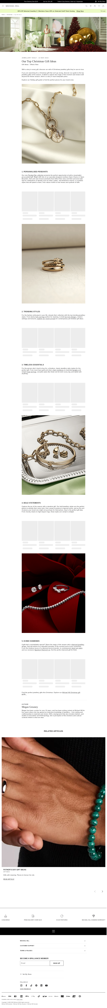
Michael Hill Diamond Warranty (93, 920)
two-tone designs (70, 317)
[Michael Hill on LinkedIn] (40, 983)
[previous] (95, 892)
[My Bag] (103, 6)
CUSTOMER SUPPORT (26, 943)
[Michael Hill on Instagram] (20, 983)
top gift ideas (18, 14)
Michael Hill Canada (32, 1001)
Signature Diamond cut (42, 650)
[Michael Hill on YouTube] (45, 983)
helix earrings (40, 317)
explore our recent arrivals (46, 319)
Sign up (56, 961)
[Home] (12, 6)
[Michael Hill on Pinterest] (35, 983)
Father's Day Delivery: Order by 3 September (70, 1)
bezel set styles (77, 648)
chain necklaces (58, 370)
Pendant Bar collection (36, 175)
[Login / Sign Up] (95, 6)
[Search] (86, 6)
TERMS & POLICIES (25, 948)
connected (9, 14)
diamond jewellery (78, 644)
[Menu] (3, 6)
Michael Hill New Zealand (19, 1001)
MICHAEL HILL (24, 938)
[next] (102, 892)
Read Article (8, 879)
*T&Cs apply (102, 11)
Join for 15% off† (48, 1)
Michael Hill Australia (7, 1001)
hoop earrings (31, 372)
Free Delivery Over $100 (31, 1)
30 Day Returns (61, 920)
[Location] (90, 6)
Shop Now (80, 11)
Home (3, 14)
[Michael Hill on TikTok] (30, 983)
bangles (75, 370)
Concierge (6, 920)
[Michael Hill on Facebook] (25, 983)
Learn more (20, 996)
